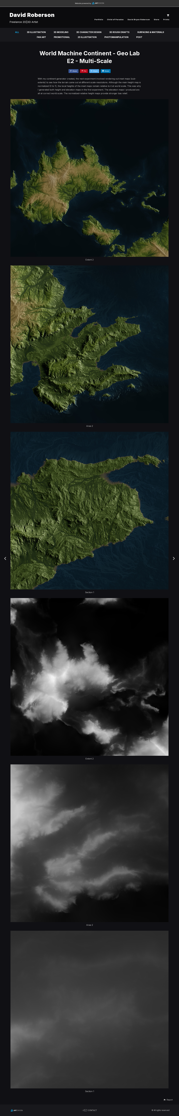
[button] (168, 1099)
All (17, 32)
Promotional (62, 37)
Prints (166, 19)
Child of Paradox (115, 19)
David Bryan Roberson (139, 19)
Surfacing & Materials (150, 32)
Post (139, 37)
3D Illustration (36, 32)
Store (156, 19)
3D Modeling (61, 32)
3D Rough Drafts (119, 32)
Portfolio (98, 19)
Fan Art (41, 37)
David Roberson (32, 15)
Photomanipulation (116, 37)
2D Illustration (87, 37)
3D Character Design (88, 32)
